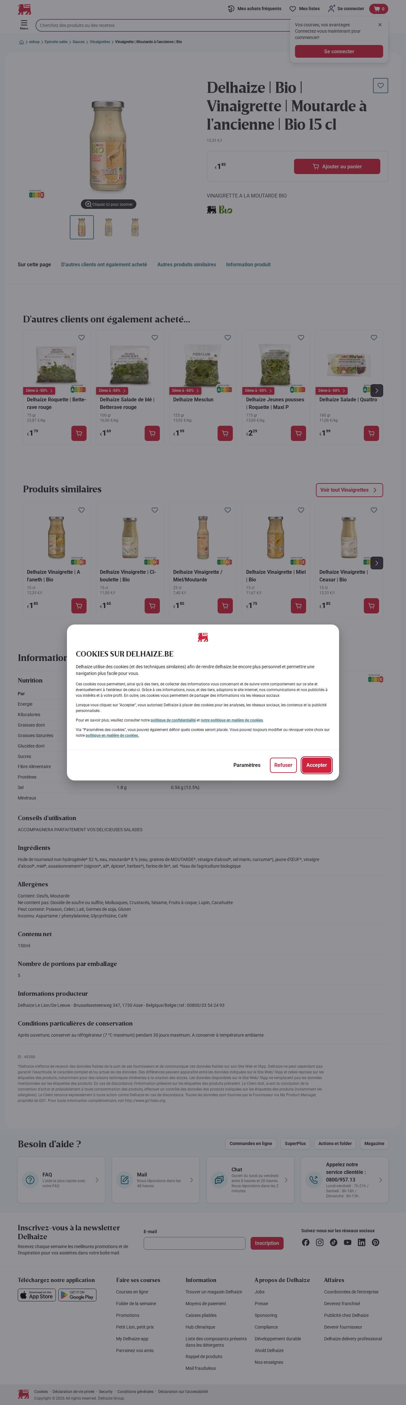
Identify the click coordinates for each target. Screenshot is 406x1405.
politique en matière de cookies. (112, 735)
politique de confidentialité (173, 720)
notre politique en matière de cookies (232, 720)
